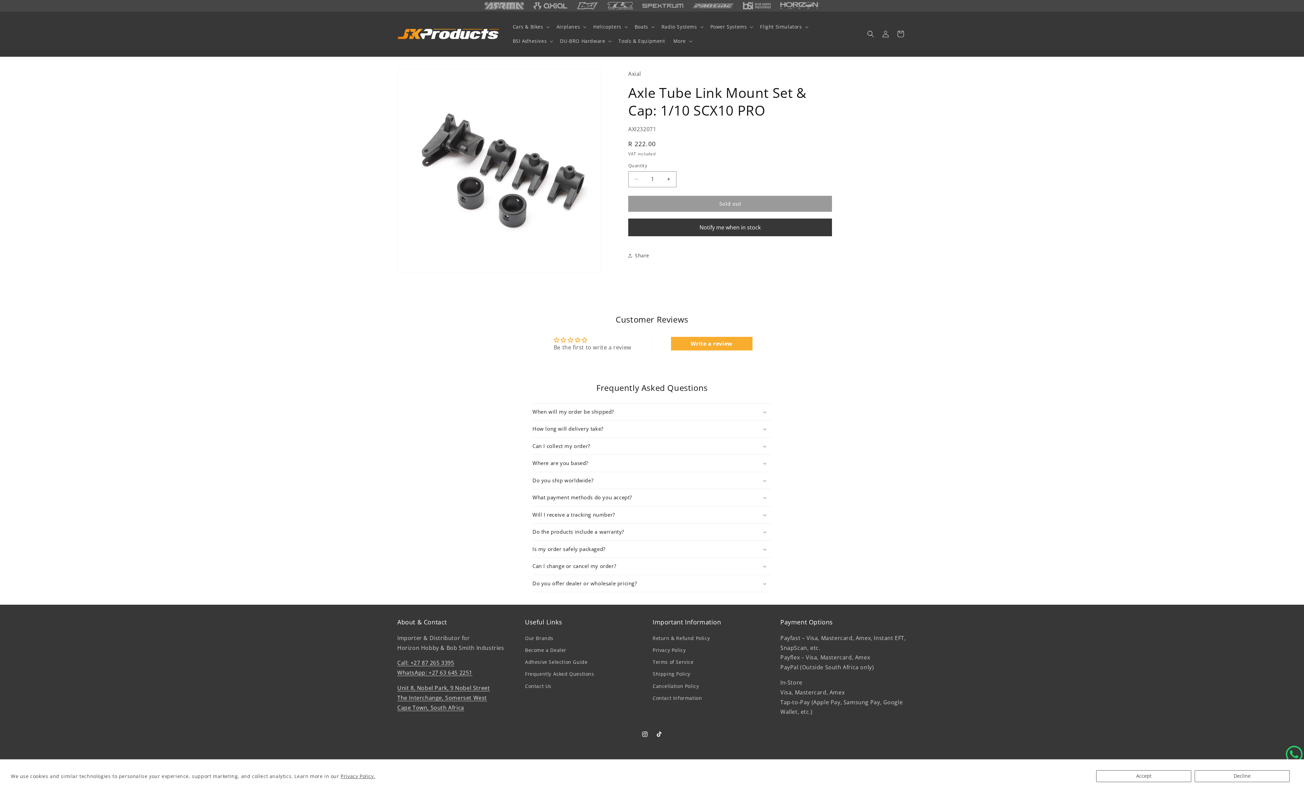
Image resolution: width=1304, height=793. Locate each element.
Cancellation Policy (676, 686)
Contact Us (538, 686)
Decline (1242, 776)
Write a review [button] (711, 343)
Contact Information (677, 697)
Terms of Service (673, 662)
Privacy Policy (669, 650)
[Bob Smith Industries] (757, 6)
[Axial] (550, 6)
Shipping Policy (671, 674)
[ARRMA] (504, 6)
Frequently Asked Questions (559, 674)
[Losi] (587, 6)
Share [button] (642, 255)
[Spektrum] (662, 6)
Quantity (637, 165)
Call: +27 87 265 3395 (425, 663)
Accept (1144, 776)
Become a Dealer (545, 650)
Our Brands (539, 638)
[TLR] (620, 6)
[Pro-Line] (713, 5)
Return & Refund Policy (681, 638)
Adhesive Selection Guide (556, 662)
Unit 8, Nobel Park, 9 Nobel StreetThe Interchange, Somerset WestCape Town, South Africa (443, 697)
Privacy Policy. (358, 776)
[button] (531, 27)
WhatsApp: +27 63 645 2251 (434, 672)
